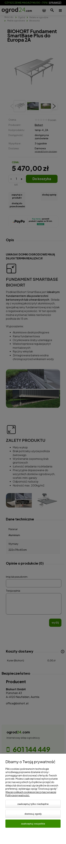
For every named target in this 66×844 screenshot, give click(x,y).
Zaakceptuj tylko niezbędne (33, 804)
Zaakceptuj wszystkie (33, 823)
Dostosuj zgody (33, 813)
